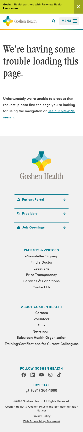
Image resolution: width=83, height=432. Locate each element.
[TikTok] (59, 375)
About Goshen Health (41, 307)
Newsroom (41, 332)
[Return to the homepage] (20, 21)
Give (41, 325)
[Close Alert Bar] (78, 7)
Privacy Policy (41, 416)
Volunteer (41, 319)
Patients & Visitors (41, 250)
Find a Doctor (41, 263)
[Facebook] (23, 375)
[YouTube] (41, 375)
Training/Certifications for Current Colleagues (42, 344)
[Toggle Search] (54, 21)
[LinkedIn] (32, 375)
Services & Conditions (41, 281)
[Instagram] (50, 375)
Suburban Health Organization (41, 338)
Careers (41, 313)
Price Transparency (41, 275)
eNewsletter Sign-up (41, 256)
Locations (41, 269)
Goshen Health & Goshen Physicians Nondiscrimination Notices (41, 409)
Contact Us (42, 287)
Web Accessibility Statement (41, 421)
